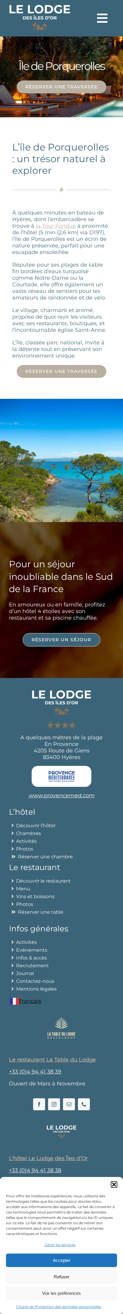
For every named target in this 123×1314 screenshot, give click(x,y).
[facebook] (39, 1104)
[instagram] (54, 1104)
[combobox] (25, 1001)
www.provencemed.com (62, 795)
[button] (114, 1184)
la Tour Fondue (56, 226)
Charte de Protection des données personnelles (58, 1306)
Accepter (61, 1260)
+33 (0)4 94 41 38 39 (35, 1071)
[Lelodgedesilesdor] (61, 1128)
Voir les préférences (61, 1293)
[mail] (69, 1104)
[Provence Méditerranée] (61, 768)
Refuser (61, 1276)
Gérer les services (60, 1244)
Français (30, 1001)
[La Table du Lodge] (61, 1019)
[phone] (84, 1104)
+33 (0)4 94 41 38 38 (35, 1170)
